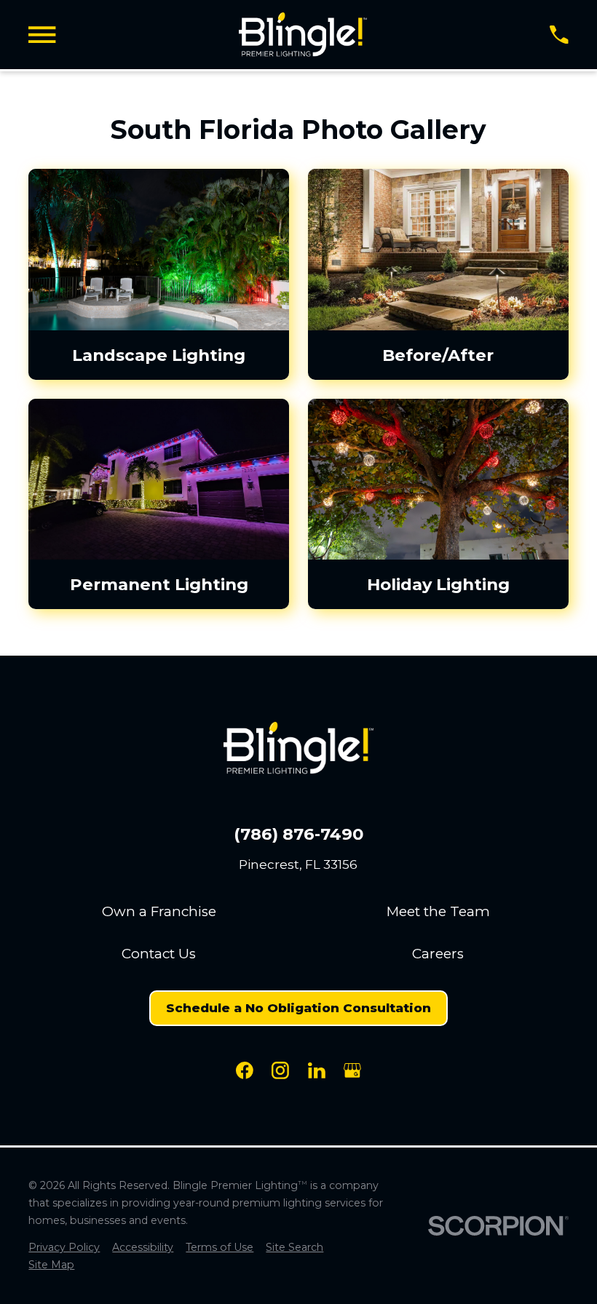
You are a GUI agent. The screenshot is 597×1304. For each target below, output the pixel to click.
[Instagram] (280, 1070)
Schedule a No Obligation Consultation (298, 1008)
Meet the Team (438, 911)
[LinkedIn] (316, 1070)
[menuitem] (64, 1248)
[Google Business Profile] (352, 1070)
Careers (438, 953)
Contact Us (159, 953)
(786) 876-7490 (298, 834)
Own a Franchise (159, 911)
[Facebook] (244, 1070)
